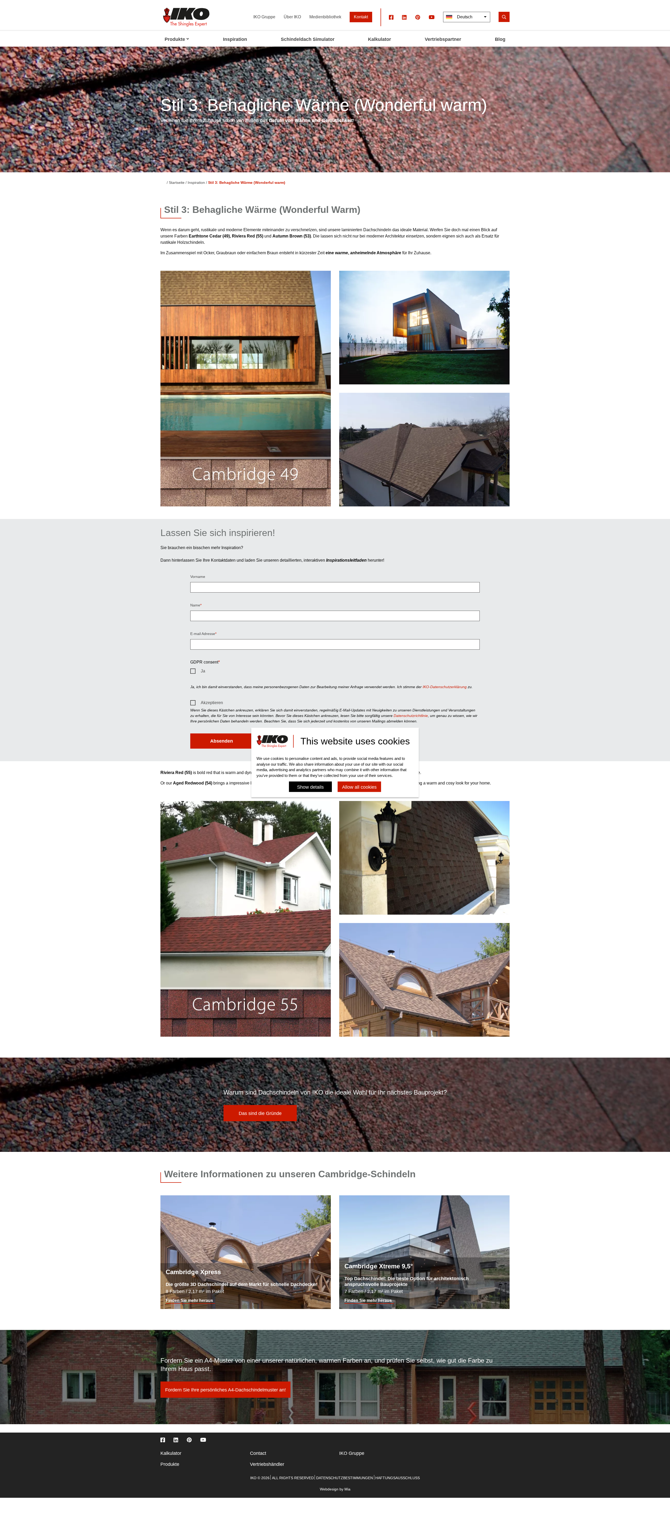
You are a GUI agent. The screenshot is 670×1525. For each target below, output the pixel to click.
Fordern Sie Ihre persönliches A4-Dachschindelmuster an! (225, 1390)
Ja (203, 671)
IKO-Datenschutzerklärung (445, 687)
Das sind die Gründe (260, 1113)
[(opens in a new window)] (391, 17)
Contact (258, 1453)
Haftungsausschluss (397, 1478)
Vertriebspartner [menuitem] (443, 39)
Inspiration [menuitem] (235, 39)
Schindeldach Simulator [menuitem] (307, 39)
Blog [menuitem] (500, 39)
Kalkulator (170, 1453)
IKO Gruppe (264, 17)
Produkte (169, 1464)
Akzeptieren (212, 702)
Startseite (177, 182)
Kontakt (361, 17)
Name (195, 605)
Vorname (197, 576)
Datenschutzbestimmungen (344, 1478)
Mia (347, 1489)
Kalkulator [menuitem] (379, 39)
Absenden (221, 741)
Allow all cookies (359, 787)
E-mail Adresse (202, 634)
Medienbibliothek (325, 17)
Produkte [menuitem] (175, 39)
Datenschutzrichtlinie (411, 716)
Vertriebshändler (267, 1464)
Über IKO (292, 17)
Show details (310, 787)
